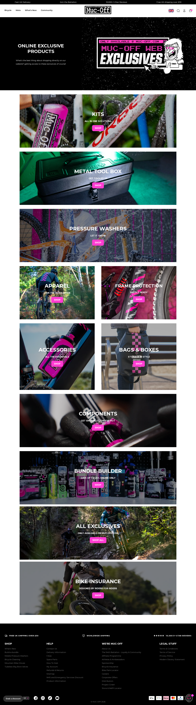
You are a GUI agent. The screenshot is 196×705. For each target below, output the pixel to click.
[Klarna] (166, 698)
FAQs (49, 656)
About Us (106, 648)
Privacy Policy (166, 656)
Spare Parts (52, 659)
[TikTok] (50, 698)
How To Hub (52, 663)
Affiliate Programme (111, 656)
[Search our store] (178, 10)
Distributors (107, 681)
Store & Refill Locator (112, 688)
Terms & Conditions (169, 648)
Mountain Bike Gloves (15, 663)
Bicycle (8, 10)
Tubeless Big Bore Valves (16, 666)
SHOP (98, 128)
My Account (52, 666)
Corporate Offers (109, 677)
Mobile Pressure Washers (16, 656)
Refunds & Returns (55, 670)
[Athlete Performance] (173, 698)
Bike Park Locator (110, 670)
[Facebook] (35, 698)
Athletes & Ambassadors (113, 659)
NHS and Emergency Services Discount (65, 677)
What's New (31, 10)
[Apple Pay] (151, 698)
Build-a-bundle (11, 652)
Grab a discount (13, 699)
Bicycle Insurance (110, 666)
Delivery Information (56, 652)
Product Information (56, 681)
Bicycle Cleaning (12, 659)
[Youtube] (57, 698)
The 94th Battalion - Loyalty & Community (121, 652)
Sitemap (50, 674)
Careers (105, 674)
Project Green (108, 684)
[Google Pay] (158, 698)
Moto (18, 10)
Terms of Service (167, 652)
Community (47, 10)
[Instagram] (42, 698)
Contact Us (52, 648)
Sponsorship (107, 663)
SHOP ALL (98, 540)
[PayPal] (180, 698)
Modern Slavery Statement (172, 659)
